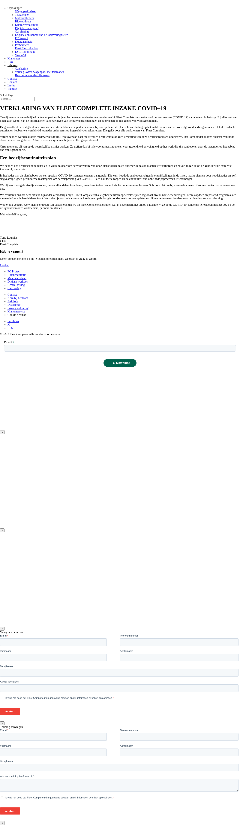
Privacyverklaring (18, 308)
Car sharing (22, 31)
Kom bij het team (18, 298)
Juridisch (13, 301)
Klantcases (14, 58)
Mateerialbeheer (24, 18)
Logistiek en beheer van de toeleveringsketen (41, 34)
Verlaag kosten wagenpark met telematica (39, 71)
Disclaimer (14, 304)
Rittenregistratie (17, 274)
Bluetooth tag (23, 21)
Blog (10, 61)
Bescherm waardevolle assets (32, 75)
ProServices (22, 45)
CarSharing (14, 288)
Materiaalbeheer (17, 278)
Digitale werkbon (18, 281)
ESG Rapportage (25, 51)
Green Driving (16, 284)
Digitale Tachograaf (26, 28)
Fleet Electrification (26, 48)
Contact (12, 78)
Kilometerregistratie (26, 24)
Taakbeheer (22, 14)
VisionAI (20, 55)
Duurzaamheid (23, 41)
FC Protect (21, 38)
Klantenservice (16, 311)
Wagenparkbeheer (25, 11)
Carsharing (21, 68)
